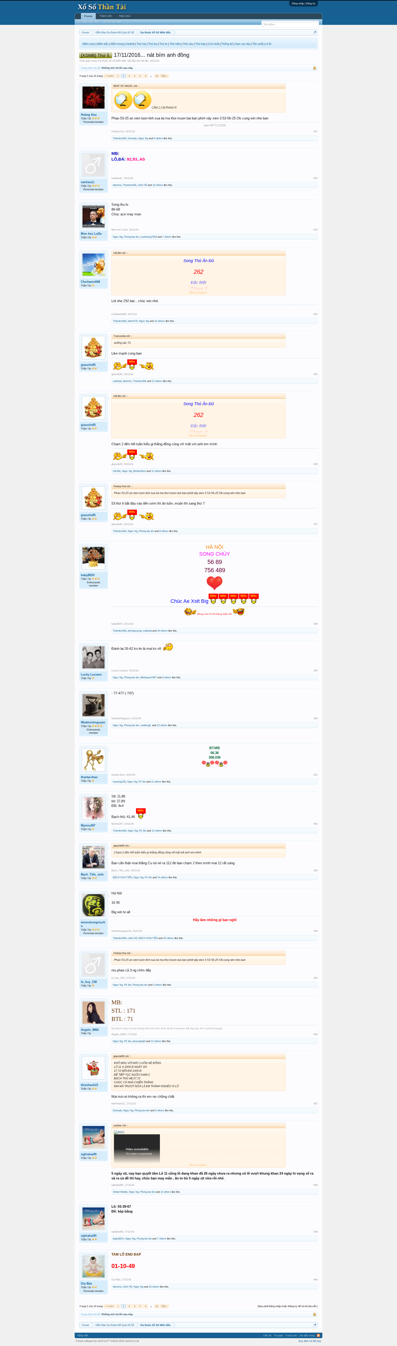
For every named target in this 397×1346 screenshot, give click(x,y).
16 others (158, 185)
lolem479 (133, 321)
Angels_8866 (90, 1029)
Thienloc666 (119, 138)
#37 (316, 1103)
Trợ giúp (278, 1335)
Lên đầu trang (307, 1335)
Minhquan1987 (148, 677)
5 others (157, 984)
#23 (316, 229)
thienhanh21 (89, 1085)
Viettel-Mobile (120, 1191)
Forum (88, 16)
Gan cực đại (242, 44)
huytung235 (119, 781)
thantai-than (89, 777)
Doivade (132, 138)
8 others (158, 138)
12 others (157, 381)
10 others (159, 321)
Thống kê (227, 44)
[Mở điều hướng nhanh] (314, 32)
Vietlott (130, 44)
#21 (316, 131)
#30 (316, 718)
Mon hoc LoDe (91, 233)
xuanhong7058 (148, 236)
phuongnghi (139, 1041)
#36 (316, 1034)
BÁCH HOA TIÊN (122, 877)
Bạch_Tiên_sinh (92, 874)
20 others (168, 938)
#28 (316, 623)
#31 (316, 774)
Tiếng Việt (82, 1335)
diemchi (117, 185)
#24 (316, 314)
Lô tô (268, 44)
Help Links (124, 15)
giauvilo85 (88, 365)
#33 (316, 870)
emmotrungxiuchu (93, 924)
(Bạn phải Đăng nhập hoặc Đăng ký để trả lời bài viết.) (288, 1306)
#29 (316, 670)
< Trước (109, 76)
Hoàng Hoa (88, 114)
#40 (316, 1279)
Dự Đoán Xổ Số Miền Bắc (112, 60)
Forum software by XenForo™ (107, 1341)
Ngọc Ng (143, 138)
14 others (162, 877)
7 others (167, 236)
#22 (316, 178)
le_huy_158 (89, 982)
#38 (316, 1185)
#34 (316, 931)
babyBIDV (88, 575)
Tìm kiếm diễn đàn (89, 21)
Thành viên (105, 15)
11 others (156, 471)
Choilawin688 (90, 281)
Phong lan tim (131, 236)
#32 (316, 823)
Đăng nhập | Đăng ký (303, 3)
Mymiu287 (88, 825)
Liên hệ (267, 1335)
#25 (316, 374)
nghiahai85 (88, 1154)
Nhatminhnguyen (93, 722)
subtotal (117, 381)
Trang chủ (291, 1335)
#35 (316, 977)
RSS (318, 1335)
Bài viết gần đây (113, 21)
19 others (162, 630)
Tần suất (257, 44)
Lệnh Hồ (142, 185)
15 (156, 76)
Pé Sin (142, 781)
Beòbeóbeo (139, 471)
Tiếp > (164, 76)
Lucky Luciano (91, 674)
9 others (159, 1110)
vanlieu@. (88, 182)
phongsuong (135, 630)
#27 (316, 524)
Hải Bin (144, 60)
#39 (316, 1231)
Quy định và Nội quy (309, 1341)
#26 (316, 464)
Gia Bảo (86, 1283)
